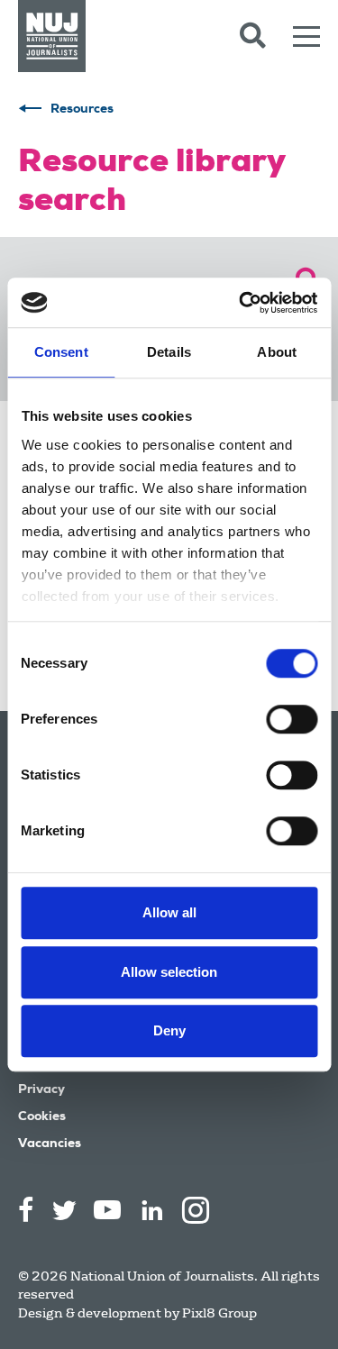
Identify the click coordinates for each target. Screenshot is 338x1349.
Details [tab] (169, 352)
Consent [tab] (61, 352)
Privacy (41, 1090)
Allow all (169, 912)
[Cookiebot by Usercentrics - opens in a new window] (240, 302)
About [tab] (277, 352)
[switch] (291, 719)
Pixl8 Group (219, 1313)
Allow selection (169, 972)
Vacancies (49, 1144)
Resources (82, 110)
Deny (169, 1030)
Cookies (42, 1117)
